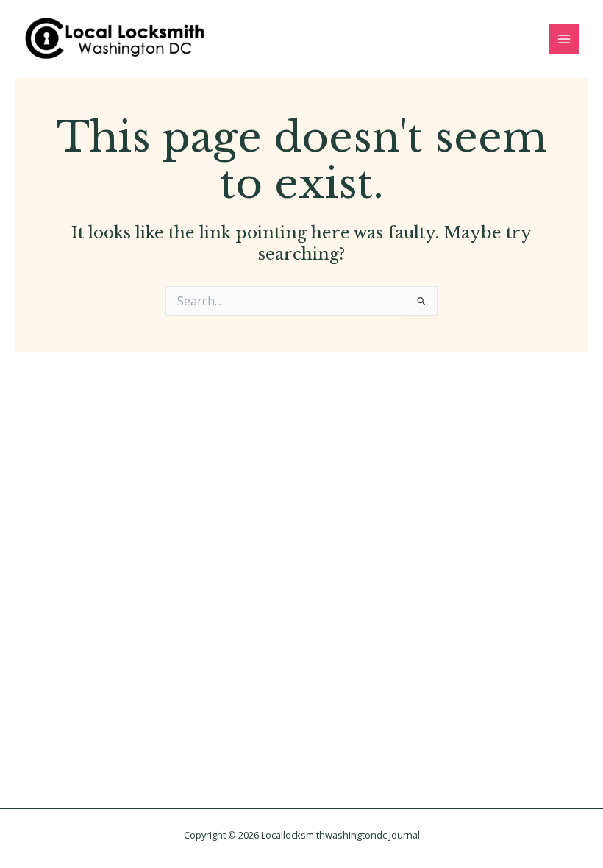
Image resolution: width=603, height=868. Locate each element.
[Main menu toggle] (564, 39)
